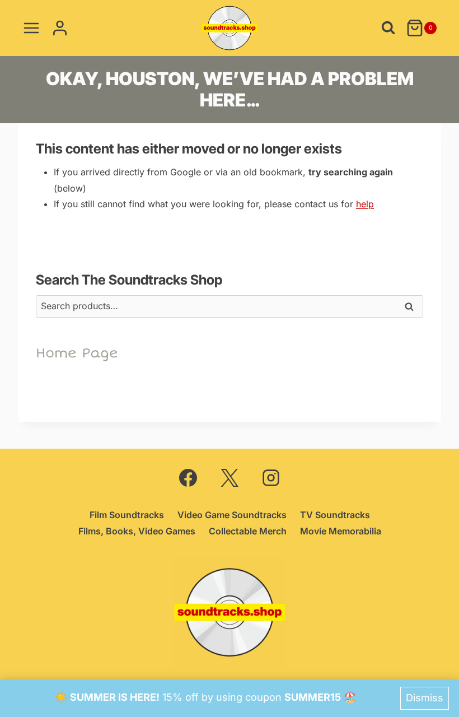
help (365, 203)
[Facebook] (188, 478)
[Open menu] (31, 28)
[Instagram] (271, 478)
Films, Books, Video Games (136, 531)
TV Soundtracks (335, 514)
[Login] (60, 27)
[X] (229, 478)
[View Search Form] (388, 28)
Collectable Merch (248, 531)
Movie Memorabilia (340, 531)
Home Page (77, 353)
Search (409, 309)
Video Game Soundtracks (232, 514)
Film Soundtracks (127, 514)
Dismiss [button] (424, 698)
